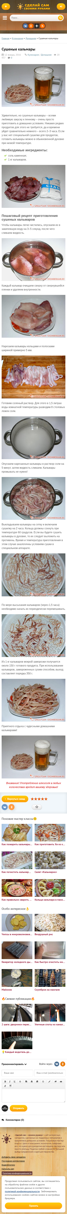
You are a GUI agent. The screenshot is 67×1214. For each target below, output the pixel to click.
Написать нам (8, 1168)
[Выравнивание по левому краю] (26, 1081)
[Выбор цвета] (49, 1081)
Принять (33, 1205)
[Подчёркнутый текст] (15, 1081)
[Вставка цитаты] (61, 1081)
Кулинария (33, 54)
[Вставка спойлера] (10, 1086)
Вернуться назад (16, 798)
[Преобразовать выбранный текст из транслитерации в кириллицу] (5, 1086)
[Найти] (60, 17)
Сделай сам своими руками (34, 6)
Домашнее (46, 54)
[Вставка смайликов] (43, 1081)
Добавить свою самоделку (14, 1157)
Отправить (18, 1108)
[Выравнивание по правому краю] (37, 1081)
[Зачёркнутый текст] (20, 1081)
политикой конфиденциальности (22, 1191)
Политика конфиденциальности (17, 1173)
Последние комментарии (13, 1161)
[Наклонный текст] (9, 1081)
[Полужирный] (5, 1081)
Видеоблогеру (8, 1165)
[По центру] (31, 1081)
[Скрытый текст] (55, 1081)
